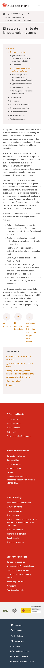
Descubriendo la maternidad (19, 502)
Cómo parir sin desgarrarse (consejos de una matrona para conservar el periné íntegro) (20, 374)
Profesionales (13, 586)
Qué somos (11, 432)
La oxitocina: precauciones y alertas (19, 576)
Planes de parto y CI (15, 582)
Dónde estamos (14, 423)
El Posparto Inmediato (12, 17)
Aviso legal (15, 646)
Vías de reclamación (15, 590)
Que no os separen (15, 529)
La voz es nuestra (14, 511)
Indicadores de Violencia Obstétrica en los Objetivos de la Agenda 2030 (21, 479)
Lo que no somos (14, 464)
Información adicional (19, 651)
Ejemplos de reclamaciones (19, 570)
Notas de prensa (14, 468)
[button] (39, 6)
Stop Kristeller (13, 538)
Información (15, 14)
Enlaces (10, 472)
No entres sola (13, 515)
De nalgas (10, 385)
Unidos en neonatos (15, 542)
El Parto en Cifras (14, 507)
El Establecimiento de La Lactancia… (18, 20)
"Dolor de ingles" (13, 381)
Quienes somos (13, 428)
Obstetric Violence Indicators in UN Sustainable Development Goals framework (22, 522)
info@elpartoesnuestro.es (22, 661)
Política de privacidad (19, 656)
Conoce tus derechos (16, 562)
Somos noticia (13, 460)
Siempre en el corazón (16, 534)
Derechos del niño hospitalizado (20, 566)
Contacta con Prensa (16, 456)
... (25, 14)
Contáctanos (12, 419)
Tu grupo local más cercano (19, 436)
